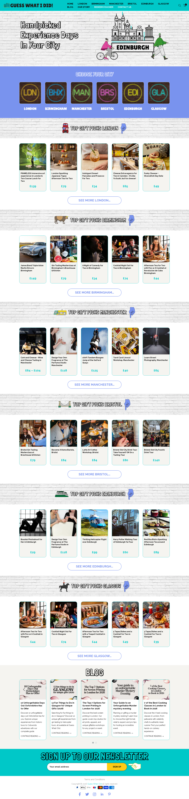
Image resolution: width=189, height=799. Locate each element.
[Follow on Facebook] (80, 794)
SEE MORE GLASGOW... (94, 656)
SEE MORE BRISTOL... (94, 474)
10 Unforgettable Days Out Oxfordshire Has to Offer (95, 706)
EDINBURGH (147, 4)
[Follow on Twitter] (87, 794)
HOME (70, 4)
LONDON (82, 4)
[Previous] (24, 689)
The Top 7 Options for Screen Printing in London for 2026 (156, 706)
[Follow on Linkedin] (102, 794)
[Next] (164, 689)
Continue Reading (92, 736)
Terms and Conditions (94, 779)
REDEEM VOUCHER (103, 7)
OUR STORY (84, 7)
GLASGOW (163, 4)
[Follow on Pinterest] (109, 794)
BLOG (70, 7)
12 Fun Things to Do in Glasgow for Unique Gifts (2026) (125, 706)
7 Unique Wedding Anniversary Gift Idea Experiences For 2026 (63, 706)
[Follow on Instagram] (94, 794)
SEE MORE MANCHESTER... (94, 384)
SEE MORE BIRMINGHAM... (94, 292)
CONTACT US (124, 7)
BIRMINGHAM (98, 4)
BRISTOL (132, 4)
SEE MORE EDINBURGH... (94, 566)
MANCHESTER (116, 4)
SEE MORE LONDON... (94, 200)
